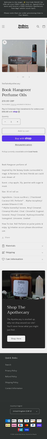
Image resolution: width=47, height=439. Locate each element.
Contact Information (13, 388)
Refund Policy (11, 377)
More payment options (23, 145)
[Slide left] (18, 77)
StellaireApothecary (20, 434)
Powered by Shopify (31, 434)
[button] (3, 26)
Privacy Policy (11, 371)
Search (8, 365)
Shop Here (16, 339)
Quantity (5, 116)
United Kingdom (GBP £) (22, 411)
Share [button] (7, 237)
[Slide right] (29, 77)
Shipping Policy (11, 382)
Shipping (13, 104)
